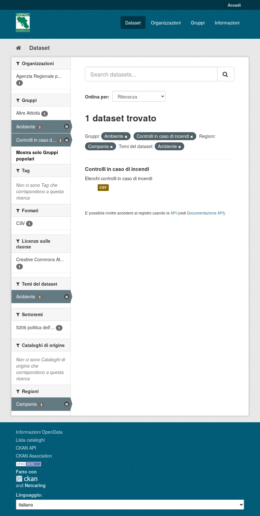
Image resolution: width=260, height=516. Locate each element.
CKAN (26, 478)
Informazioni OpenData (39, 432)
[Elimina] (126, 136)
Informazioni (227, 22)
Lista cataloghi (30, 440)
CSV (103, 187)
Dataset (133, 22)
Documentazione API (205, 212)
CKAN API (26, 448)
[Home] (18, 47)
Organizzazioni (166, 22)
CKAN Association (34, 455)
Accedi (234, 5)
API (174, 212)
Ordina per (96, 96)
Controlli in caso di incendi (117, 169)
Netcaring (35, 485)
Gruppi (198, 22)
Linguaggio (28, 495)
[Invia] (225, 74)
